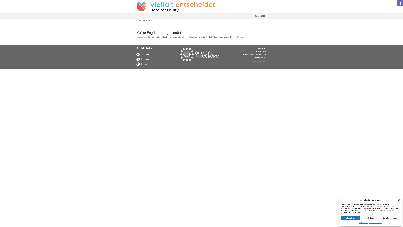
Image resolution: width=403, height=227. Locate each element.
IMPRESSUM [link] (261, 51)
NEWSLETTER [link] (261, 57)
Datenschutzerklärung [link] (375, 223)
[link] (400, 3)
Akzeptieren (350, 218)
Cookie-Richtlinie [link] (363, 223)
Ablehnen (370, 218)
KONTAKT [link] (262, 48)
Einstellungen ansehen (390, 218)
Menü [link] (258, 16)
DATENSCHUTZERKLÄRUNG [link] (255, 54)
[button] (399, 200)
